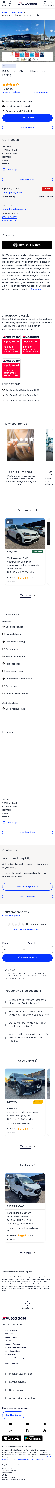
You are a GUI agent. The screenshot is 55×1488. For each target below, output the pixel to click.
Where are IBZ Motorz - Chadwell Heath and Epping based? (28, 1002)
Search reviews (29, 958)
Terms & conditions (12, 1351)
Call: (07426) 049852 (27, 887)
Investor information (13, 1344)
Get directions (27, 179)
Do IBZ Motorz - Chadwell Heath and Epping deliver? (27, 1025)
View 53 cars (27, 118)
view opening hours (12, 192)
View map (11, 169)
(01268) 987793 (9, 221)
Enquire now (27, 127)
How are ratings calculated (26, 929)
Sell (10, 5)
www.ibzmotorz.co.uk (14, 209)
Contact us (9, 1334)
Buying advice (17, 1382)
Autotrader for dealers (22, 1398)
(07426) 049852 (9, 217)
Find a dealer (17, 12)
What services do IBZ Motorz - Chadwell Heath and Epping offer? (29, 1013)
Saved (45, 5)
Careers (8, 1341)
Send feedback (13, 1415)
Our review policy (43, 92)
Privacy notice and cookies (16, 1347)
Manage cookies (11, 1364)
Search (51, 5)
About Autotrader (12, 1337)
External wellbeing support (16, 1358)
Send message (27, 896)
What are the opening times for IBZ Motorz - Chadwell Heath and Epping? (29, 1037)
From (5, 943)
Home (4, 12)
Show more (37, 289)
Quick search (16, 1390)
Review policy (10, 1354)
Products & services (20, 1374)
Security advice (11, 1330)
